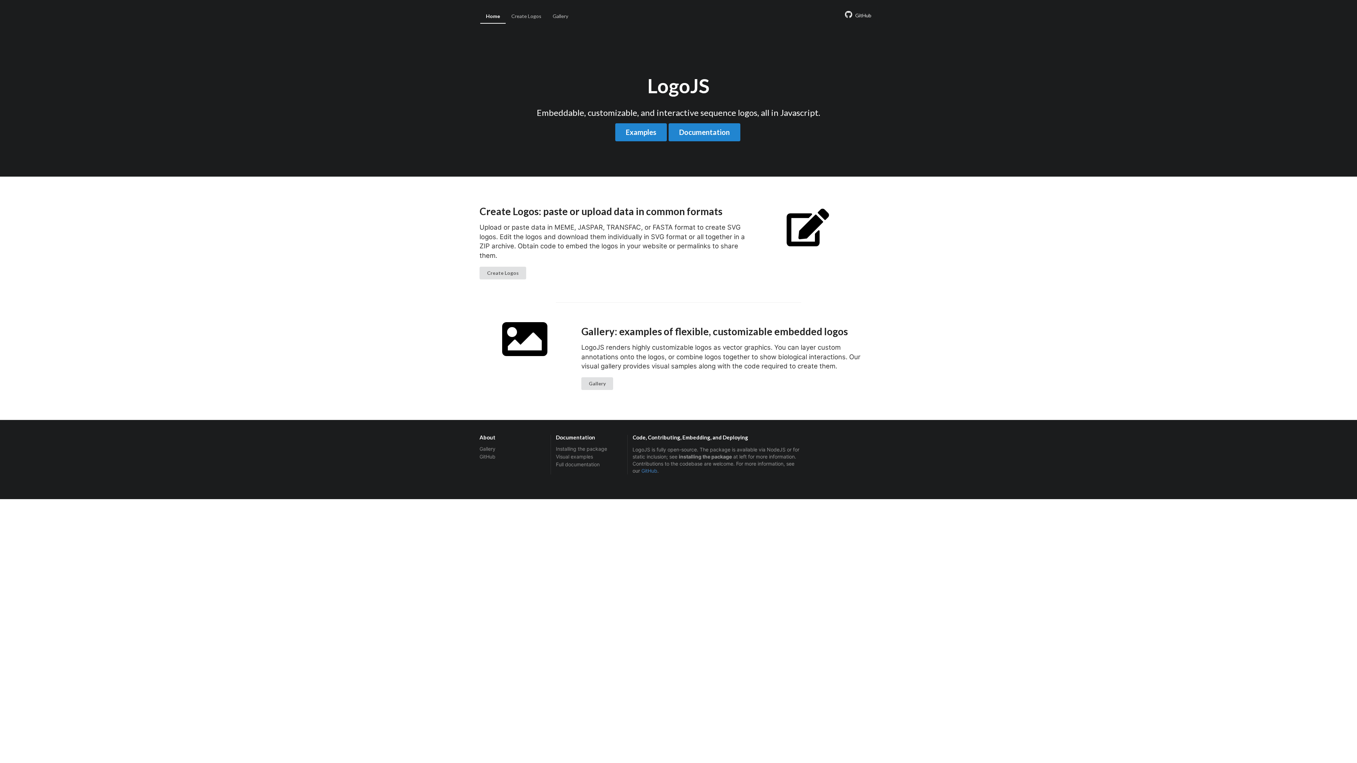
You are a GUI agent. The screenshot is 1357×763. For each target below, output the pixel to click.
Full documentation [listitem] (578, 464)
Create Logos (526, 16)
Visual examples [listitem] (574, 457)
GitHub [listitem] (487, 457)
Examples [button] (641, 132)
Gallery (560, 16)
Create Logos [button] (503, 273)
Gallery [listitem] (487, 449)
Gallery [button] (597, 383)
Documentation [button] (704, 132)
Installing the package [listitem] (581, 449)
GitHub (649, 471)
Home (493, 16)
